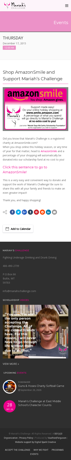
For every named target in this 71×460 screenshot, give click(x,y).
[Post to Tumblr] (30, 212)
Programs (58, 450)
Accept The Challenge (17, 450)
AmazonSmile (49, 151)
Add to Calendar (21, 229)
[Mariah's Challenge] (15, 5)
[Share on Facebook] (12, 212)
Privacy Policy (26, 438)
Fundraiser (24, 382)
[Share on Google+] (24, 212)
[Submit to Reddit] (36, 212)
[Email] (48, 212)
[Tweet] (18, 212)
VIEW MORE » (11, 364)
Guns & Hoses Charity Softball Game (41, 386)
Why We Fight (40, 450)
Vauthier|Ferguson (57, 438)
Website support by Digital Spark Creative (35, 442)
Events (34, 454)
